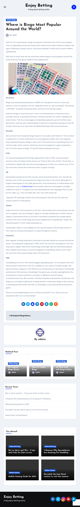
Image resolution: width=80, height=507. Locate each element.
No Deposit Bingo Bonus (20, 316)
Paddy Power (27, 186)
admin (14, 35)
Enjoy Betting (38, 6)
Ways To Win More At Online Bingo (39, 367)
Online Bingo (11, 20)
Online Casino (14, 473)
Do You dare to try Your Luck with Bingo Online (64, 367)
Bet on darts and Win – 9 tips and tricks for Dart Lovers (27, 393)
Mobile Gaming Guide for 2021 (17, 404)
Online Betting (14, 446)
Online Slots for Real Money (16, 415)
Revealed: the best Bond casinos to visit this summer (26, 410)
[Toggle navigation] (5, 7)
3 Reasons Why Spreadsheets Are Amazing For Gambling (28, 399)
